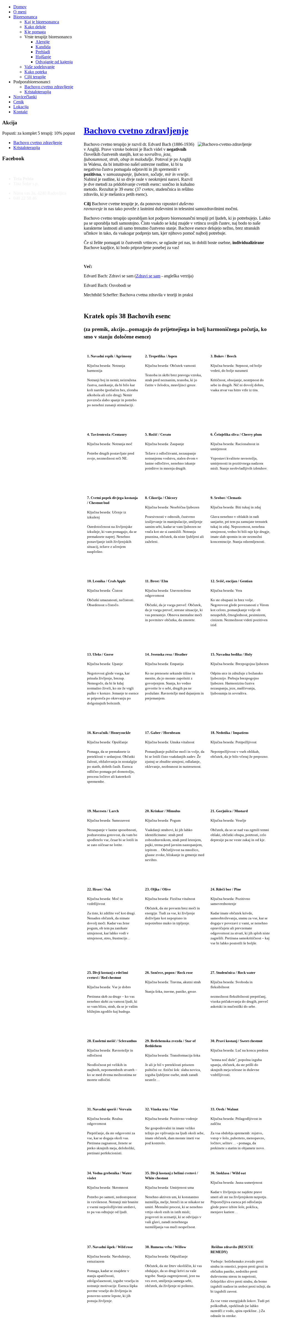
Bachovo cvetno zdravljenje (136, 131)
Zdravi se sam (148, 276)
